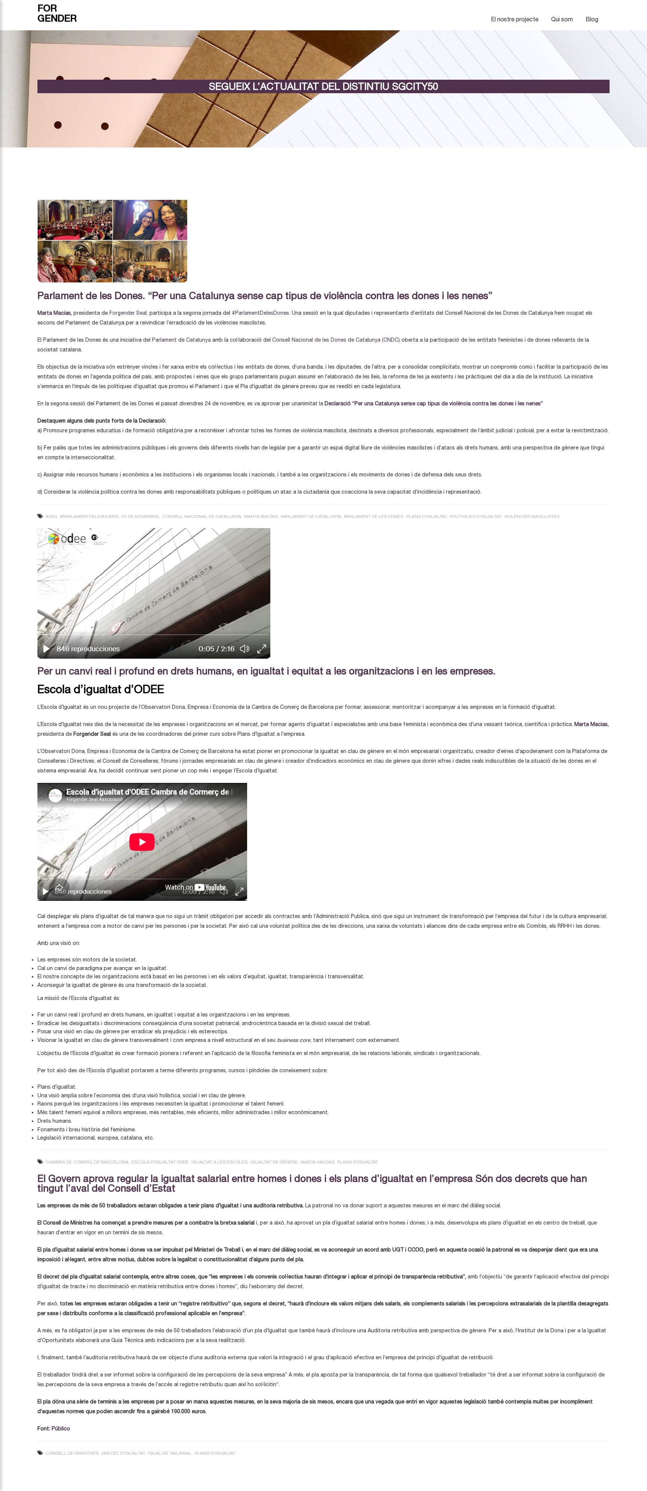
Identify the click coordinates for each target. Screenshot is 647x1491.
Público (60, 1428)
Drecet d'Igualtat (123, 1453)
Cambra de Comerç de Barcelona (87, 1162)
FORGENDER (57, 13)
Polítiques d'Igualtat (475, 516)
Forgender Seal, (128, 313)
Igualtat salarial (170, 1453)
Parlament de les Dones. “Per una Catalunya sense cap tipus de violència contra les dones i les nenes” (264, 295)
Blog (592, 19)
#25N (51, 516)
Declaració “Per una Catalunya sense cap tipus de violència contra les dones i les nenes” (434, 403)
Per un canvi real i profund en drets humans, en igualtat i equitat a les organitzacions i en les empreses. (266, 671)
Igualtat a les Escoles (219, 1162)
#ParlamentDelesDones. (261, 313)
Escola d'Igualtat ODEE (159, 1162)
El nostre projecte (514, 19)
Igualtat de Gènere (274, 1162)
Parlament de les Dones (373, 516)
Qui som (562, 19)
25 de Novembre (140, 516)
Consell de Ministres (72, 1453)
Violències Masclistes (531, 516)
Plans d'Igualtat (426, 516)
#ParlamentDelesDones (89, 516)
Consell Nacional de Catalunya (201, 516)
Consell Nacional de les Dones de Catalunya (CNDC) (336, 340)
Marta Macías (261, 516)
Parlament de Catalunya (181, 340)
